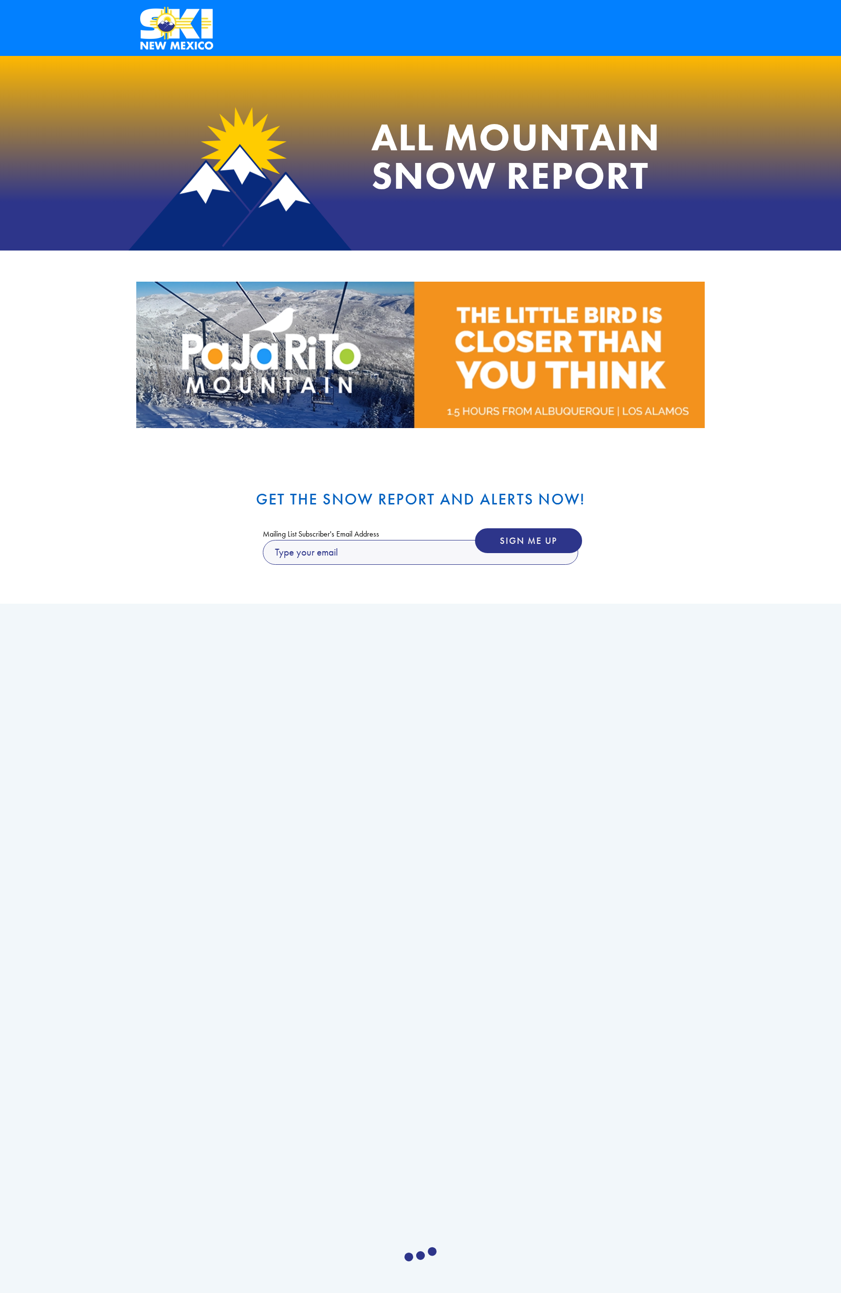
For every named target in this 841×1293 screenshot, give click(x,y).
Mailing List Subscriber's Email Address (321, 534)
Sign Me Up (528, 541)
